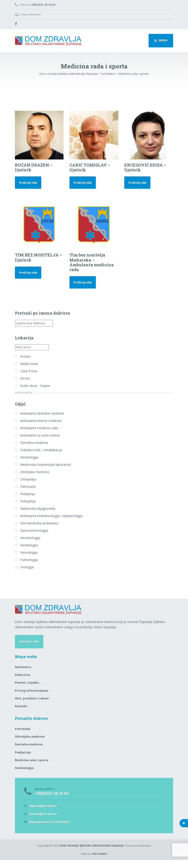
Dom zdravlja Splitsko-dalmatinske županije (92, 845)
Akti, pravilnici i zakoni (32, 698)
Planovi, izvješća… (28, 683)
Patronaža (22, 729)
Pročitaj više (28, 183)
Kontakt (21, 706)
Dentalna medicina (29, 744)
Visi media (99, 853)
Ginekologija (24, 768)
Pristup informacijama (31, 691)
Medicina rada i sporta (31, 760)
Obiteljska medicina (30, 737)
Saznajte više (29, 641)
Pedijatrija (23, 752)
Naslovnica (23, 667)
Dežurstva (22, 675)
